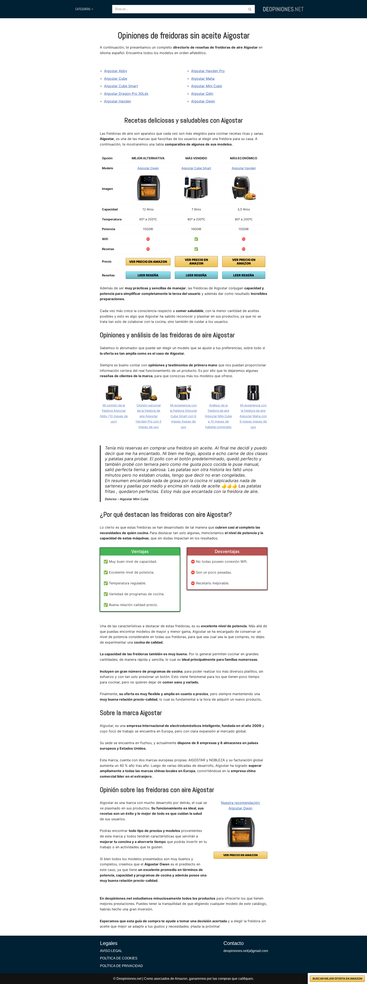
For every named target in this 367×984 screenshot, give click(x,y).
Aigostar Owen (203, 101)
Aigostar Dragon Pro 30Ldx (126, 93)
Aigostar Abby (115, 71)
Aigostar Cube (115, 78)
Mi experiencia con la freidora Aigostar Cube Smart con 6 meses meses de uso (183, 416)
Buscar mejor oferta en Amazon (337, 978)
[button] (92, 9)
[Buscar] (250, 9)
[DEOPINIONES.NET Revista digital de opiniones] (283, 9)
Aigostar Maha (203, 78)
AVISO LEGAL (111, 951)
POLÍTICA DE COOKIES (118, 958)
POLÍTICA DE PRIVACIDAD (121, 966)
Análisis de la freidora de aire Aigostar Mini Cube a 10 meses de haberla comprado (218, 416)
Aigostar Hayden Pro (208, 71)
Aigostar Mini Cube (206, 86)
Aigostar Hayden (117, 101)
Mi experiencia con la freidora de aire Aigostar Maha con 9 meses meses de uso (253, 416)
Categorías (82, 9)
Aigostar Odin (202, 93)
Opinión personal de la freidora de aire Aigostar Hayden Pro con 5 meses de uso (148, 416)
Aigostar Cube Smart (121, 86)
